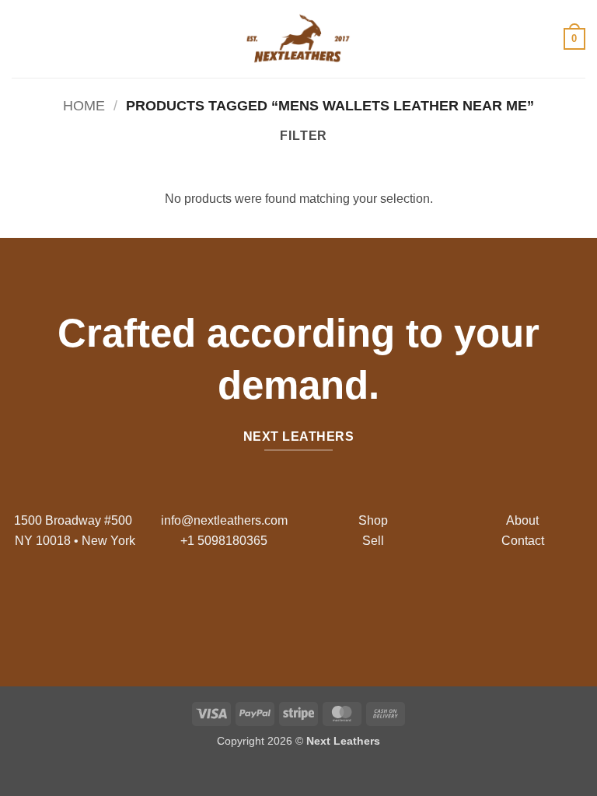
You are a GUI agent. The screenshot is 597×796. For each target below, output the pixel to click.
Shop (373, 520)
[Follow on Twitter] (310, 603)
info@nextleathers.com (224, 520)
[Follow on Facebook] (261, 603)
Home (84, 105)
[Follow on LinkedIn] (335, 603)
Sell (373, 540)
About (522, 520)
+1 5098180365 (223, 540)
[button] (21, 38)
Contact (522, 540)
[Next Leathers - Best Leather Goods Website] (298, 39)
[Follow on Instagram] (286, 603)
